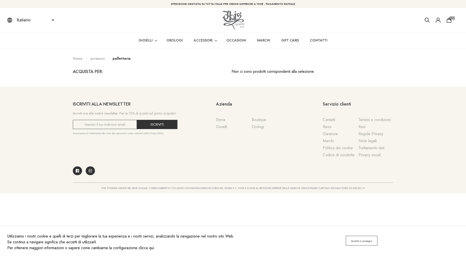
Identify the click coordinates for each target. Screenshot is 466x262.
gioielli (146, 40)
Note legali (367, 141)
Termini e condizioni (374, 120)
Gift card (290, 40)
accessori (203, 40)
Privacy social (369, 155)
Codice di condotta (338, 155)
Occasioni (236, 40)
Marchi (263, 40)
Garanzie (330, 134)
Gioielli (221, 127)
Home (77, 58)
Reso (327, 127)
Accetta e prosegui (361, 241)
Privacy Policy (157, 133)
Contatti (318, 40)
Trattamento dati (371, 148)
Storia (220, 120)
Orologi (258, 127)
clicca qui (146, 248)
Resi (362, 127)
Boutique (259, 120)
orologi (174, 40)
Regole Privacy (370, 134)
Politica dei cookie (338, 148)
